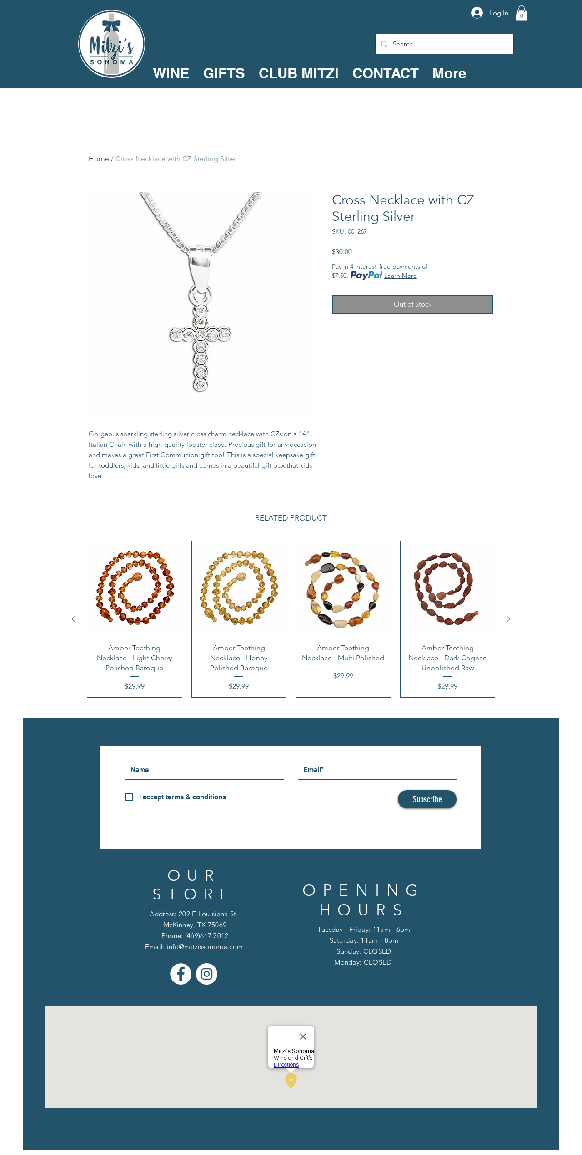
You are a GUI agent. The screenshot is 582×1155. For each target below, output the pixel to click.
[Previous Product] (73, 618)
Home (99, 158)
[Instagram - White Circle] (206, 974)
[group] (291, 619)
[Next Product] (508, 618)
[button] (521, 12)
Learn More (400, 275)
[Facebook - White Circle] (180, 974)
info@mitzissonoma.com (205, 946)
